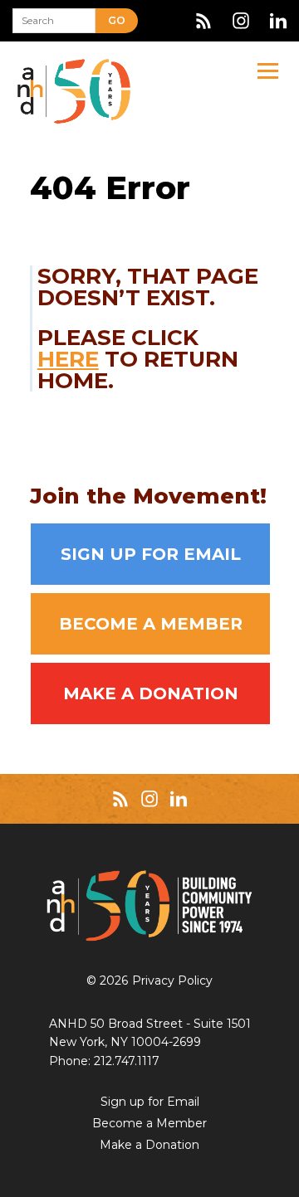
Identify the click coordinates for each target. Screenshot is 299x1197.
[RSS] (203, 20)
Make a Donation (150, 693)
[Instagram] (241, 20)
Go (116, 20)
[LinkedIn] (278, 20)
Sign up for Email (151, 554)
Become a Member (151, 624)
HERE (68, 359)
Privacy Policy (172, 980)
